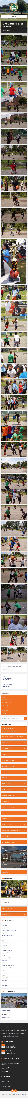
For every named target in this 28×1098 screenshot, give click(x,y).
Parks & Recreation (6, 958)
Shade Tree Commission (7, 968)
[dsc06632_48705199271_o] (14, 504)
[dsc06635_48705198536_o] (14, 488)
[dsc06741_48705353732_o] (14, 315)
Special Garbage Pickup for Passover (10, 1067)
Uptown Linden (5, 978)
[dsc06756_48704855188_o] (14, 299)
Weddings (4, 980)
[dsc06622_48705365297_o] (14, 535)
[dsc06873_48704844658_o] (14, 96)
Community (4, 925)
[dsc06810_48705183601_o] (14, 175)
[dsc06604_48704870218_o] (14, 582)
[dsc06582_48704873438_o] (14, 645)
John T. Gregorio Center (11, 1047)
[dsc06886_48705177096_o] (14, 65)
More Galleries (5, 1017)
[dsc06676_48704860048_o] (14, 409)
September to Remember (8, 965)
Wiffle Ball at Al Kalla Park (7, 679)
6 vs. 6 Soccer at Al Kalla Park (8, 685)
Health (3, 940)
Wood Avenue (5, 985)
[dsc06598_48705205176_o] (14, 598)
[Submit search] (25, 718)
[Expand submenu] (25, 737)
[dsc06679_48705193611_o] (14, 393)
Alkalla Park (5, 900)
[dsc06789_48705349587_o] (14, 206)
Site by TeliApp (23, 1094)
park (11, 669)
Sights (3, 970)
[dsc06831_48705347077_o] (14, 159)
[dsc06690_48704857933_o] (14, 362)
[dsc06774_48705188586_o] (13, 283)
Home (4, 30)
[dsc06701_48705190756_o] (14, 331)
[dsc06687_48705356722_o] (14, 378)
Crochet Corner (10, 1050)
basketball (6, 669)
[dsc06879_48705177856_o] (14, 80)
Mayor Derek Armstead (7, 953)
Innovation (4, 945)
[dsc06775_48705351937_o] (14, 238)
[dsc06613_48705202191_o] (14, 551)
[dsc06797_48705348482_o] (14, 190)
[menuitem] (14, 697)
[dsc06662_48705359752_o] (14, 441)
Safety (3, 963)
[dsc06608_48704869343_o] (14, 566)
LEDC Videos (5, 948)
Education (4, 938)
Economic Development (7, 935)
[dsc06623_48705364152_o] (14, 519)
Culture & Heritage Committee (9, 930)
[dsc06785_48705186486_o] (14, 222)
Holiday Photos (5, 943)
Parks (17, 666)
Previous (5, 676)
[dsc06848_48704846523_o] (14, 127)
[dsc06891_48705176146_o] (14, 49)
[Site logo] (14, 12)
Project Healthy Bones (11, 1045)
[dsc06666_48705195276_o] (14, 425)
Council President (6, 928)
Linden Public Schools (7, 950)
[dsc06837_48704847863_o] (14, 143)
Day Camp (13, 666)
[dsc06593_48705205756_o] (14, 614)
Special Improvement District (8, 973)
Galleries (9, 30)
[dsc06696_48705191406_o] (14, 346)
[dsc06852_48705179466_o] (14, 112)
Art (3, 923)
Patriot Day (4, 960)
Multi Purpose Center (11, 1053)
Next (4, 683)
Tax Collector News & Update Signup (10, 1063)
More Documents (5, 1071)
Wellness (4, 982)
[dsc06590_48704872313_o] (14, 629)
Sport (3, 975)
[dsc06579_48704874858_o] (14, 661)
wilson (13, 669)
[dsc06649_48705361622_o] (14, 472)
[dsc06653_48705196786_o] (14, 456)
